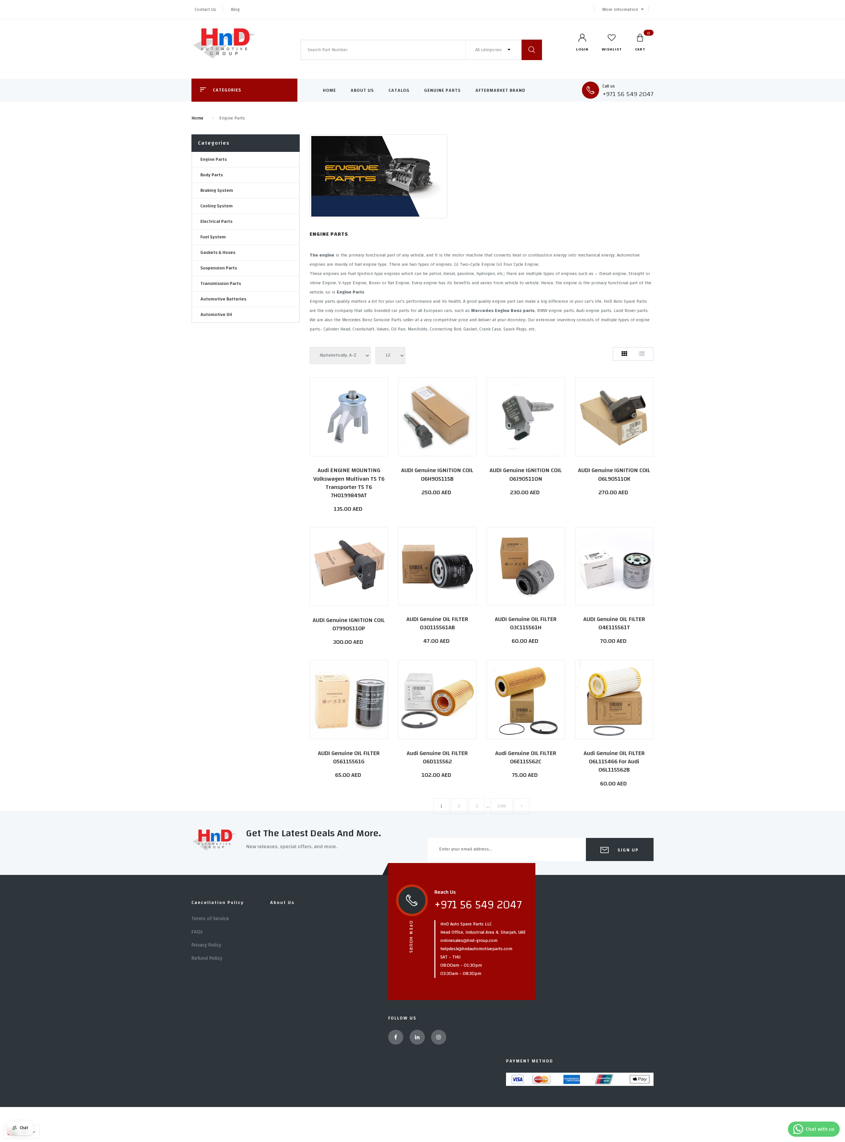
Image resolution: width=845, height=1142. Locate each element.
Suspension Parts (218, 268)
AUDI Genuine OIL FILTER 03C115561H (526, 623)
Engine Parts (213, 159)
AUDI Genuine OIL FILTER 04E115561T (614, 623)
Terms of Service (210, 918)
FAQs (197, 932)
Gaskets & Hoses (217, 252)
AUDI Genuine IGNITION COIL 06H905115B (437, 474)
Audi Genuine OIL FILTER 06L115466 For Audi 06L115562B (614, 761)
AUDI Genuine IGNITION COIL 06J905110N (526, 474)
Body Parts (211, 175)
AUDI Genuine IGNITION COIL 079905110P (349, 624)
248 (501, 806)
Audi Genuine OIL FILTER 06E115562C (525, 757)
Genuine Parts (442, 90)
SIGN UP (627, 850)
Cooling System (216, 206)
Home (329, 90)
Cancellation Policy (217, 902)
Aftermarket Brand (500, 90)
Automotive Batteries (223, 299)
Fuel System (213, 237)
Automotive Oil (216, 314)
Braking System (216, 190)
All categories (489, 50)
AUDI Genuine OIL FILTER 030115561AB (437, 623)
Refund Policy (206, 958)
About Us (362, 90)
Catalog (399, 90)
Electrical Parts (216, 221)
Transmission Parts (220, 283)
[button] (621, 9)
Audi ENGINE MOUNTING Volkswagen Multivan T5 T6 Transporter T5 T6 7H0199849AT (349, 483)
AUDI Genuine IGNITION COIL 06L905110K (614, 474)
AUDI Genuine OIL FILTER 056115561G (349, 757)
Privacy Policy (206, 945)
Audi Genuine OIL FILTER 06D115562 (437, 757)
